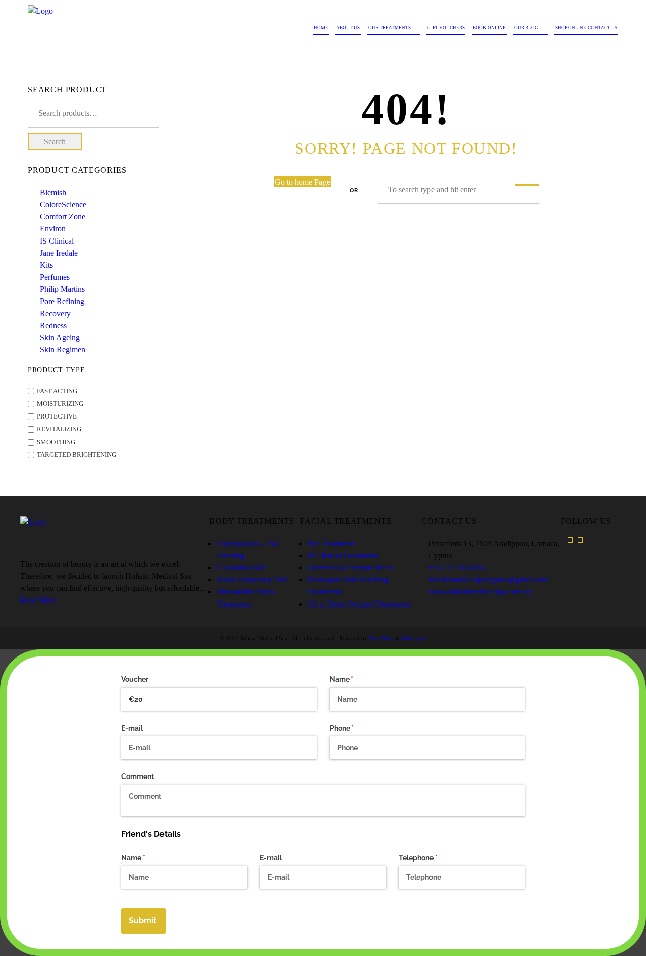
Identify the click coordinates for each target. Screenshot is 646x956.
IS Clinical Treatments (342, 555)
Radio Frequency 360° (253, 579)
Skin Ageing (60, 337)
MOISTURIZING (60, 403)
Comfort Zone (62, 216)
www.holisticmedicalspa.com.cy (479, 591)
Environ (53, 228)
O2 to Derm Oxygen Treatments (358, 604)
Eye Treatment (330, 543)
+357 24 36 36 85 (457, 567)
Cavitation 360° (241, 567)
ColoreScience (63, 204)
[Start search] (527, 185)
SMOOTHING (56, 442)
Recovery (55, 313)
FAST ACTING (57, 391)
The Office (381, 638)
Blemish (53, 192)
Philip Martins (62, 289)
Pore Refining (62, 301)
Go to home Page (302, 181)
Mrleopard (414, 638)
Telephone (432, 858)
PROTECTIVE (57, 416)
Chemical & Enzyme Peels (350, 567)
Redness (53, 325)
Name (356, 679)
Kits (46, 265)
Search (55, 141)
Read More (38, 600)
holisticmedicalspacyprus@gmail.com (488, 579)
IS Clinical (57, 240)
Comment (137, 776)
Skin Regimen (62, 349)
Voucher (134, 679)
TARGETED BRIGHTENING (76, 454)
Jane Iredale (59, 253)
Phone (356, 728)
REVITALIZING (59, 429)
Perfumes (55, 277)
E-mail (132, 728)
